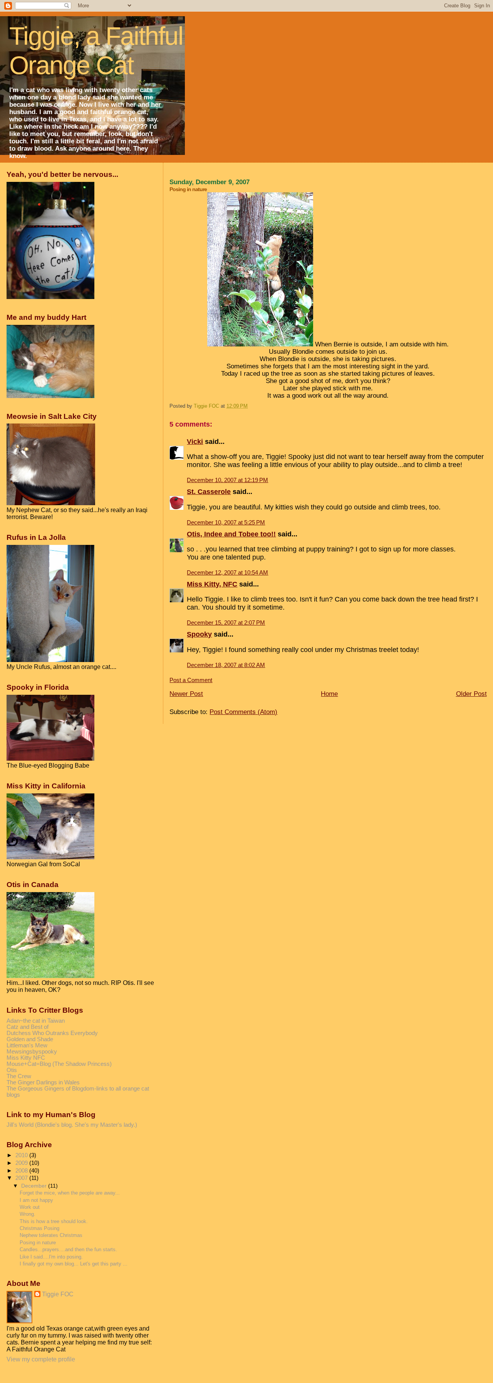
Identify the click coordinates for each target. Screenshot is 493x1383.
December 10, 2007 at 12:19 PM (227, 480)
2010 (22, 1155)
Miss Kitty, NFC (212, 584)
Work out (30, 1207)
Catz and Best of (28, 1027)
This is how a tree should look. (54, 1221)
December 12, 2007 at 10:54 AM (227, 573)
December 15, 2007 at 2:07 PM (226, 623)
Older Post (471, 693)
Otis (12, 1070)
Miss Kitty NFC (26, 1058)
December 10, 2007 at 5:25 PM (226, 522)
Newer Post (186, 693)
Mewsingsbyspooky (32, 1052)
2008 (22, 1171)
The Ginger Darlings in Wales (43, 1082)
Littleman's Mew (27, 1045)
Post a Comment (190, 680)
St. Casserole (209, 492)
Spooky (199, 634)
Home (329, 693)
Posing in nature (38, 1242)
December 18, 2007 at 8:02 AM (226, 665)
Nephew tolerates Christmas (51, 1235)
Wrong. (27, 1214)
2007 (22, 1178)
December (34, 1186)
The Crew (19, 1076)
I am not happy (36, 1200)
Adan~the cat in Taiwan (36, 1021)
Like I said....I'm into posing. (51, 1257)
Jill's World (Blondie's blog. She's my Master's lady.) (72, 1125)
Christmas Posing (39, 1228)
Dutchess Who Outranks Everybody (52, 1033)
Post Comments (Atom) (243, 711)
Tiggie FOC (58, 1294)
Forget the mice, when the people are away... (70, 1193)
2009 (22, 1163)
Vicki (195, 441)
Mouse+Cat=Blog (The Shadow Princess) (59, 1064)
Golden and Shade (30, 1039)
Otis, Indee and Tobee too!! (231, 534)
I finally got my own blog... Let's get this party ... (73, 1264)
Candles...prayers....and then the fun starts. (68, 1249)
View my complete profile (41, 1359)
